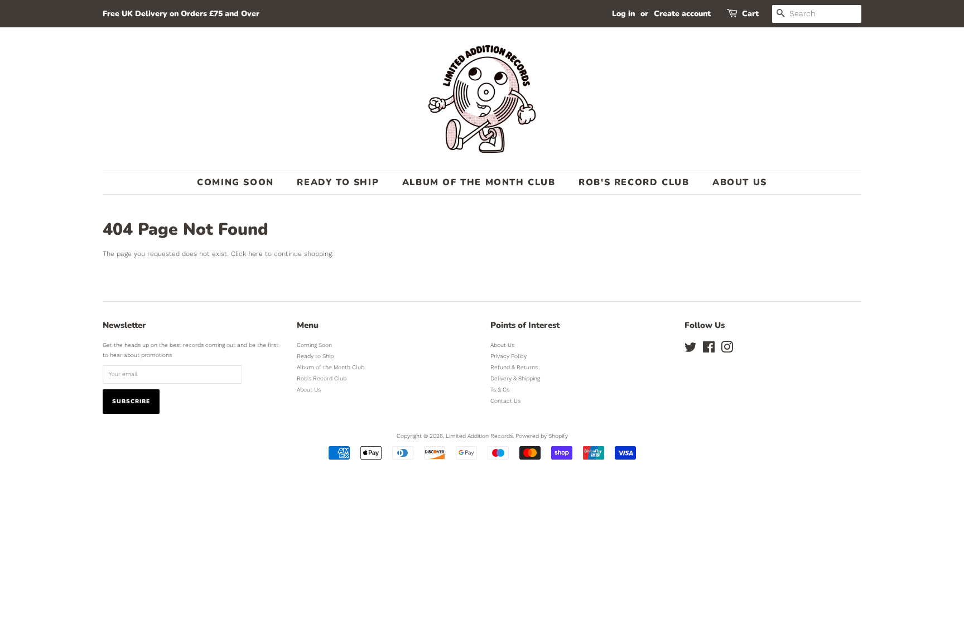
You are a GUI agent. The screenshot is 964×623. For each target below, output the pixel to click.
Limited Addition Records (479, 436)
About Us (739, 182)
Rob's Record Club (634, 182)
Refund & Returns (514, 367)
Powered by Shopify (541, 436)
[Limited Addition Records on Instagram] (727, 350)
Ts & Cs (499, 390)
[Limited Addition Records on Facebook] (708, 350)
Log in (623, 13)
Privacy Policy (508, 356)
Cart (750, 13)
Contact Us (505, 401)
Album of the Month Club (479, 182)
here (255, 254)
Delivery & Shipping (515, 378)
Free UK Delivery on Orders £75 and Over (181, 13)
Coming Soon (235, 182)
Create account (682, 13)
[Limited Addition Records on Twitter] (691, 350)
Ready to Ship (338, 182)
